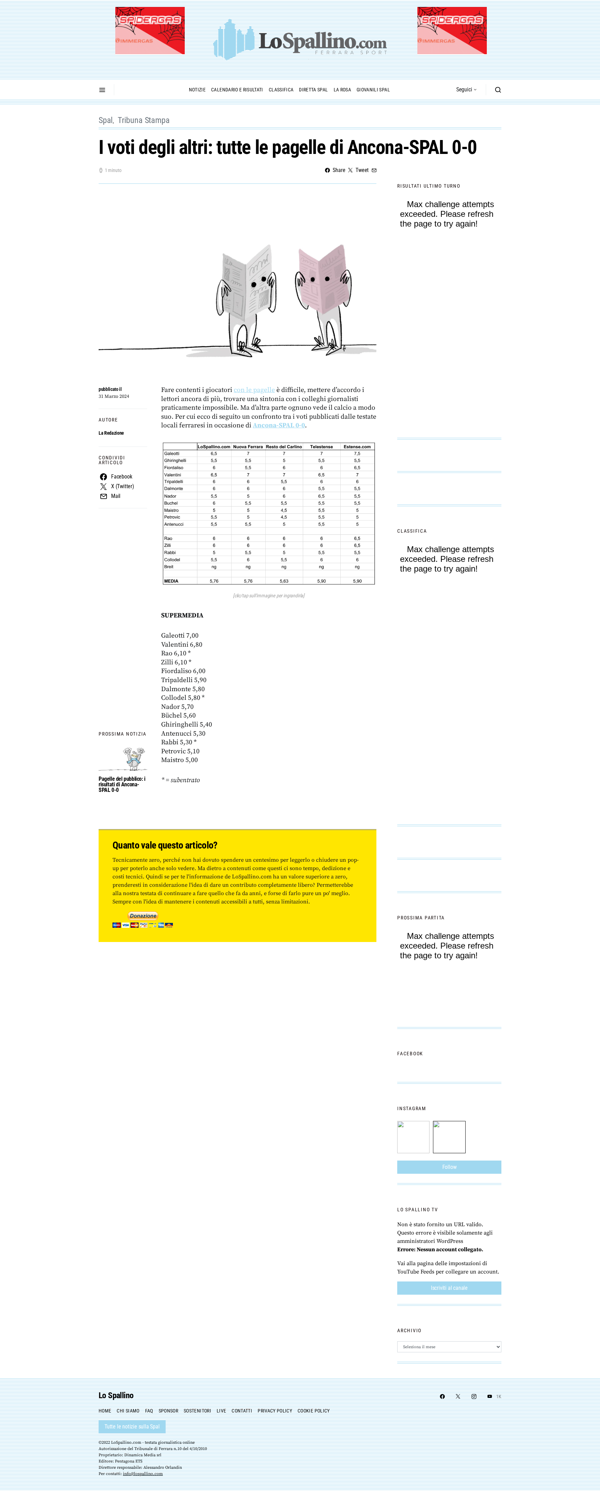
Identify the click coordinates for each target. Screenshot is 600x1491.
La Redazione (111, 433)
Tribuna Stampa (144, 120)
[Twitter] (458, 1396)
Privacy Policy (275, 1411)
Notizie (197, 89)
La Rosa (342, 89)
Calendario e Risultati (237, 89)
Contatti (242, 1411)
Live (221, 1411)
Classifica (281, 89)
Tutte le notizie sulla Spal (132, 1426)
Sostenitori (197, 1411)
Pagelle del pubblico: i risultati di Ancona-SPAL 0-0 (122, 784)
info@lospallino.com (143, 1473)
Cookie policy (314, 1411)
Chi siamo (128, 1411)
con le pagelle (254, 390)
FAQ (149, 1411)
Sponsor (168, 1411)
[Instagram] (474, 1396)
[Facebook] (442, 1396)
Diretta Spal (313, 89)
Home (105, 1411)
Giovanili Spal (373, 89)
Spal (106, 120)
